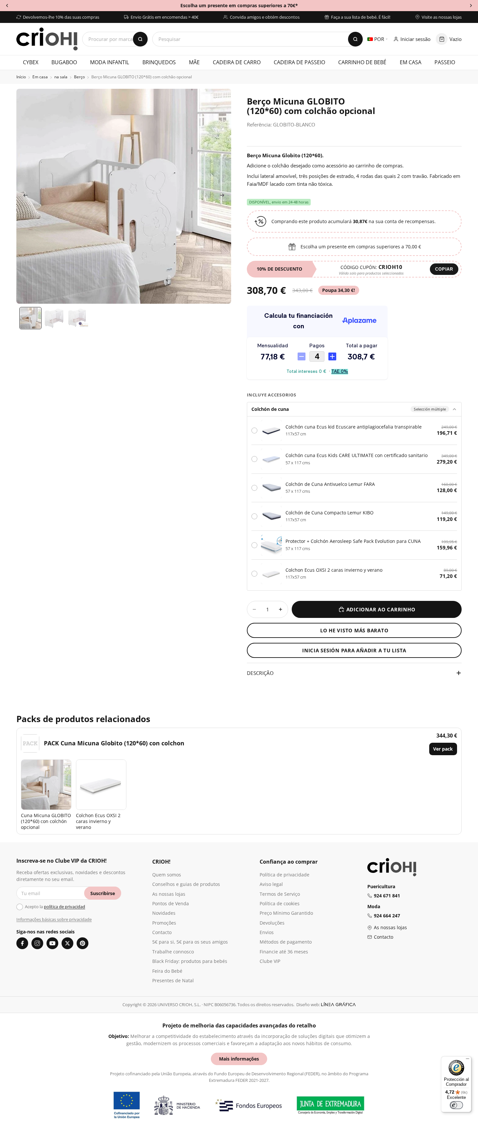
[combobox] (257, 39)
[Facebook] (22, 943)
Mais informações (239, 1059)
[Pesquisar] (355, 39)
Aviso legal (271, 884)
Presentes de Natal (173, 980)
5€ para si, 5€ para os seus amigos (190, 942)
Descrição (260, 673)
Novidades (163, 913)
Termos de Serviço (280, 894)
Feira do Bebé (167, 971)
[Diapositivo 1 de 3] (30, 318)
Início (21, 77)
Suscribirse (102, 893)
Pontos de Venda (170, 903)
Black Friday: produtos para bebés (189, 961)
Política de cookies (280, 903)
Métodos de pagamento (286, 942)
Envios (267, 932)
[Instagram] (37, 943)
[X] (67, 943)
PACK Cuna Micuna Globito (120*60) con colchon (114, 743)
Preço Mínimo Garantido (286, 913)
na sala (60, 77)
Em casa (40, 77)
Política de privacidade (284, 874)
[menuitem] (30, 62)
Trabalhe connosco (173, 951)
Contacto (162, 932)
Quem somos (166, 874)
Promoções (164, 923)
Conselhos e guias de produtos (186, 884)
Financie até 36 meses (284, 951)
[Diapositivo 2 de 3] (54, 318)
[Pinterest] (82, 943)
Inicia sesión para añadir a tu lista (354, 650)
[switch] (456, 1105)
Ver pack (443, 749)
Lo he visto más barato (354, 630)
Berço (79, 77)
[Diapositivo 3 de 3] (77, 318)
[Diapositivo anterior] (23, 196)
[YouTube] (52, 943)
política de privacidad (64, 907)
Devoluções (272, 923)
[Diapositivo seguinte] (224, 196)
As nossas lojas (168, 894)
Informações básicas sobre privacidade (54, 919)
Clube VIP (270, 961)
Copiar (444, 269)
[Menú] (467, 1060)
